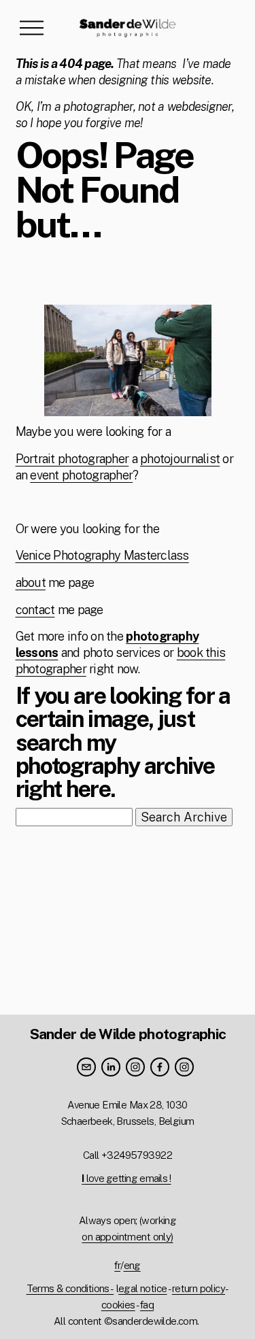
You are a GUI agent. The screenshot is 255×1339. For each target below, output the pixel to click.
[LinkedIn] (110, 1067)
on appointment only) (127, 1236)
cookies (118, 1304)
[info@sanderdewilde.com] (86, 1067)
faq (147, 1304)
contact (35, 610)
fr (117, 1265)
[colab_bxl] (184, 1067)
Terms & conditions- (70, 1288)
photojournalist (180, 459)
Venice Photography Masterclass (102, 555)
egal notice (142, 1288)
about (31, 582)
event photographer (81, 475)
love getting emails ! (126, 1178)
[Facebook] (159, 1067)
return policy (198, 1288)
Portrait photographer (72, 459)
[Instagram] (135, 1067)
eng (132, 1265)
